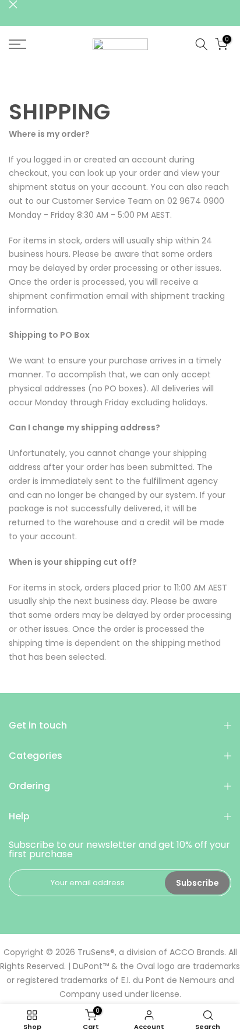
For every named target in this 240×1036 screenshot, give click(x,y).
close (13, 4)
